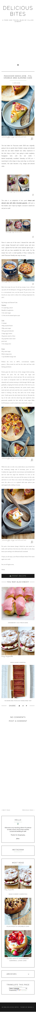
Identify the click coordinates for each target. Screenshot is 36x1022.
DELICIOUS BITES (18, 11)
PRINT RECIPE (18, 576)
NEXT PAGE (6, 810)
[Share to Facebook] (23, 706)
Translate (24, 990)
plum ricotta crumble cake (18, 926)
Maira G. (31, 1007)
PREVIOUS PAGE (28, 810)
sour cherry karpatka (18, 894)
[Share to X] (19, 706)
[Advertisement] (18, 43)
